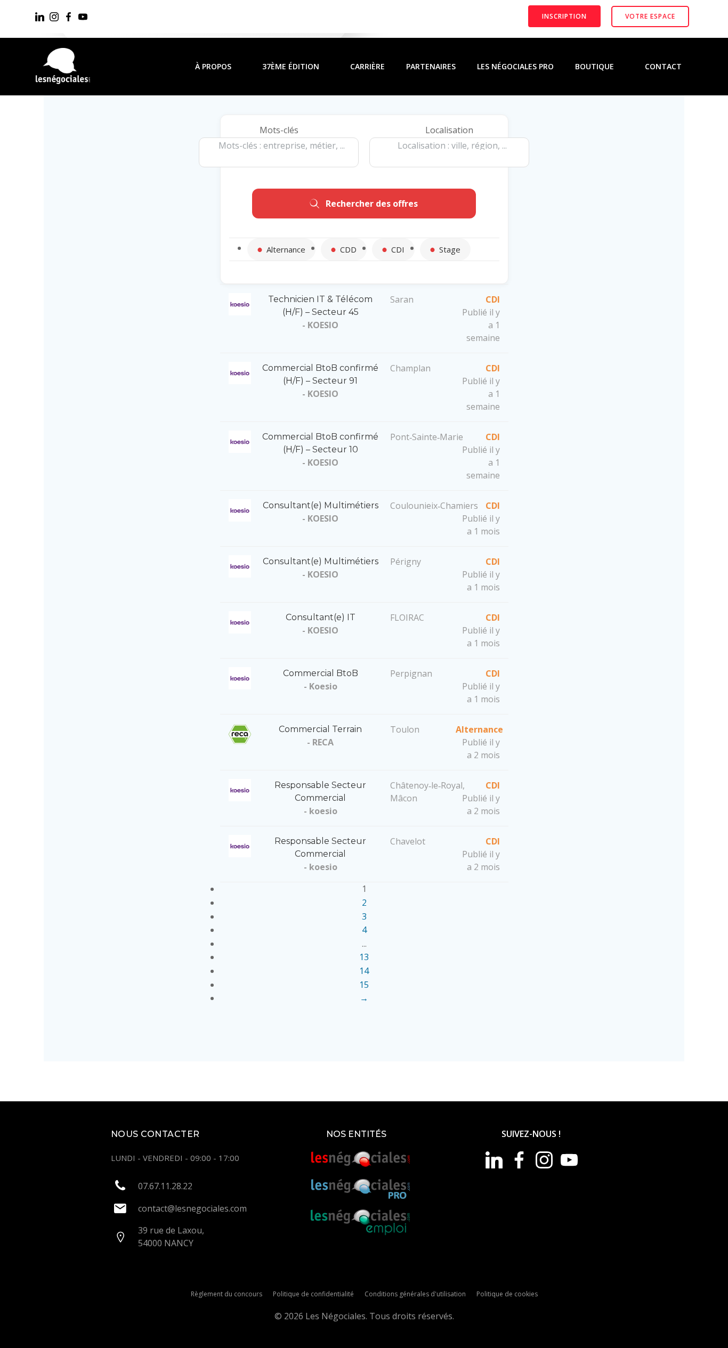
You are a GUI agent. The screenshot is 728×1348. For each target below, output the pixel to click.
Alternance (285, 249)
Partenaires (431, 66)
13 (364, 957)
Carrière (367, 66)
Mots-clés (279, 130)
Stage (449, 249)
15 (364, 984)
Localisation (449, 130)
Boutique (594, 66)
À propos (213, 66)
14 (364, 971)
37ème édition (290, 66)
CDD (348, 249)
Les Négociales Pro (515, 66)
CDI (398, 249)
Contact (663, 66)
